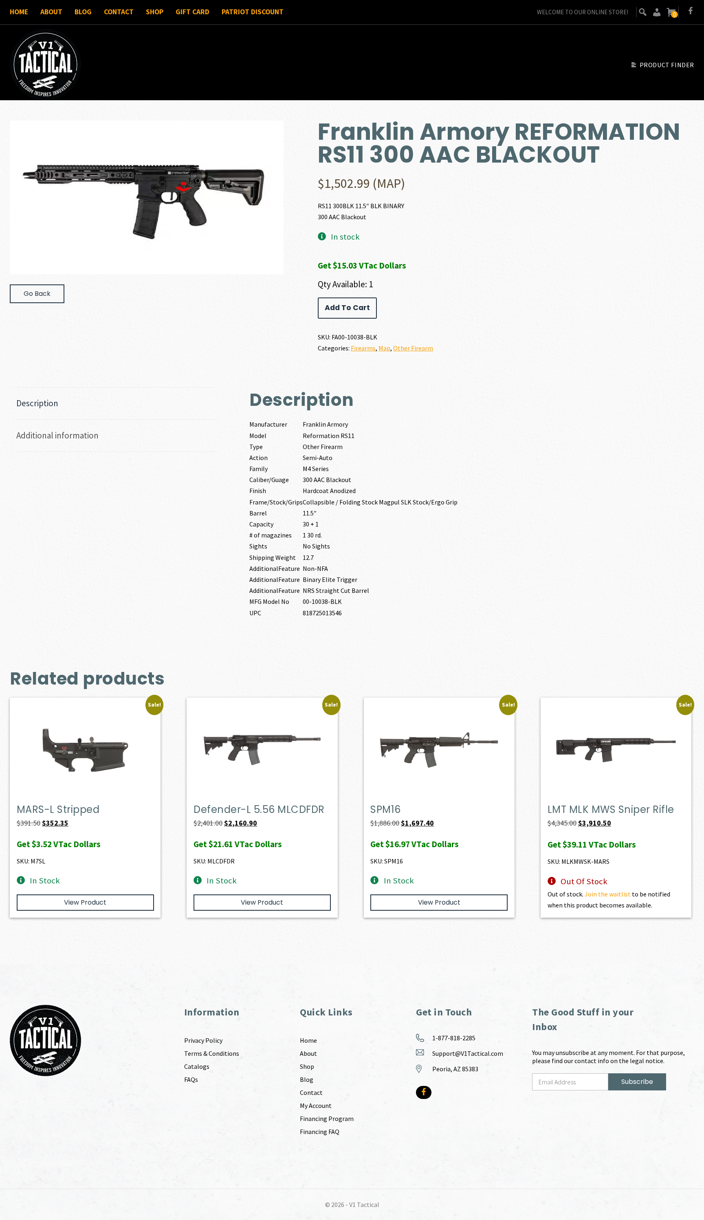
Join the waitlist (608, 894)
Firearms (363, 348)
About (51, 11)
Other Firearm (413, 348)
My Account (316, 1105)
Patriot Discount (253, 11)
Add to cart (347, 308)
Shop (154, 11)
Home (19, 11)
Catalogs (196, 1066)
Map (384, 348)
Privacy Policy (203, 1040)
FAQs (191, 1079)
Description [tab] (37, 403)
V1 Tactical (364, 1204)
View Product (85, 902)
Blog (83, 11)
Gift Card (192, 11)
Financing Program (327, 1118)
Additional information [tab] (57, 435)
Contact (119, 11)
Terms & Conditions (211, 1053)
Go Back (37, 293)
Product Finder (667, 65)
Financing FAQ (319, 1132)
